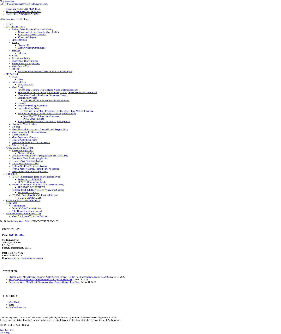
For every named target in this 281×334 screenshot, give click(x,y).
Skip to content (7, 1)
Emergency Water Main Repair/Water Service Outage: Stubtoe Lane (40, 279)
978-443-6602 (6, 4)
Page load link (6, 330)
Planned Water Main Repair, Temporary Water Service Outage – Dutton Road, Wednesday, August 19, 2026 (59, 277)
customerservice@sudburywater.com (31, 4)
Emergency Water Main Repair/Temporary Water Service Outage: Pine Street (44, 282)
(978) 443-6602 (16, 235)
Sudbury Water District (21, 221)
